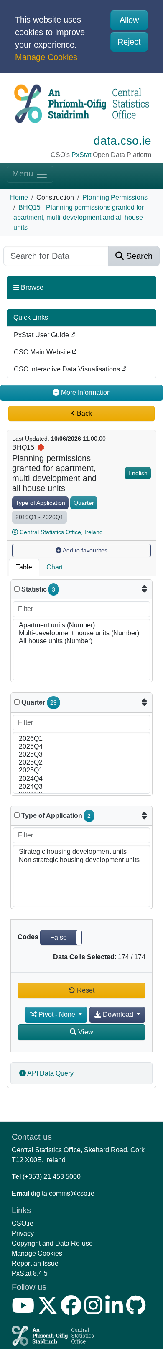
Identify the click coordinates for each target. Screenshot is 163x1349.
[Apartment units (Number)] (81, 625)
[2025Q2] (81, 763)
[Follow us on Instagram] (94, 1310)
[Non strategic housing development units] (81, 860)
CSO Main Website (43, 352)
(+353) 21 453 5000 (52, 1176)
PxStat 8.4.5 (30, 1273)
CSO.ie (22, 1223)
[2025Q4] (81, 747)
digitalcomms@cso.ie (62, 1193)
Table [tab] (24, 567)
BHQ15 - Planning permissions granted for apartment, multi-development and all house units (78, 217)
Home (19, 197)
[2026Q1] (81, 739)
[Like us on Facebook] (72, 1310)
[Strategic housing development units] (81, 852)
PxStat (81, 154)
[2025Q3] (81, 755)
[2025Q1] (81, 771)
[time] (17, 702)
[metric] (17, 589)
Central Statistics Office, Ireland (61, 532)
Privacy (23, 1233)
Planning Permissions (115, 197)
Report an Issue (35, 1263)
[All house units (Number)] (81, 641)
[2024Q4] (81, 779)
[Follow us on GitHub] (137, 1310)
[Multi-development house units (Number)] (81, 633)
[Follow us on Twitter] (49, 1310)
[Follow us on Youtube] (25, 1310)
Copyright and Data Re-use (52, 1243)
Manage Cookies (46, 57)
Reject (129, 41)
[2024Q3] (81, 787)
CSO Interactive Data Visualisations (68, 369)
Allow (129, 20)
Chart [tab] (54, 567)
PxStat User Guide (42, 335)
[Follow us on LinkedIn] (115, 1310)
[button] (61, 937)
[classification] (17, 815)
